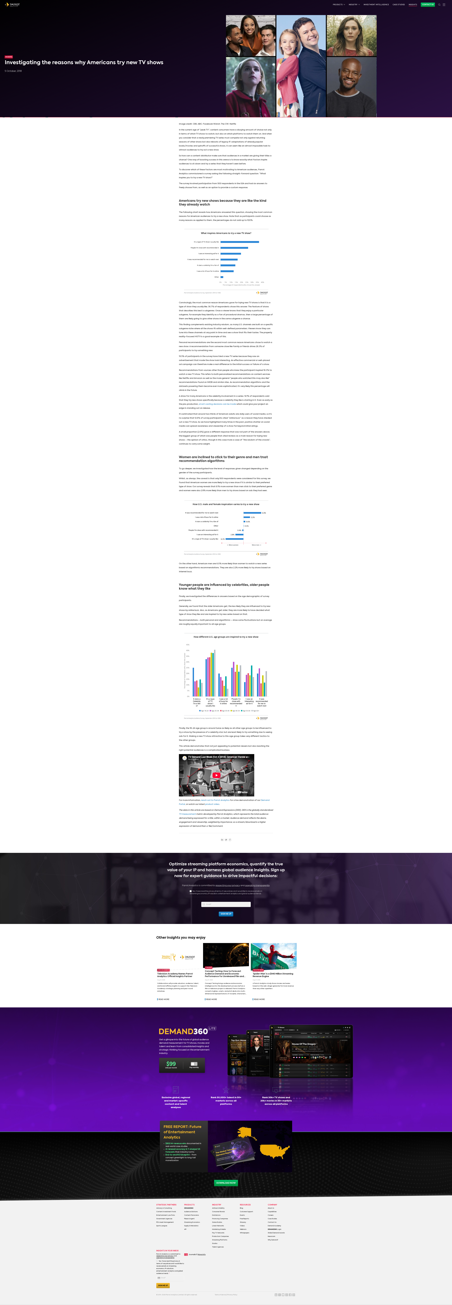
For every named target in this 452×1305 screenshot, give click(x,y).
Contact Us (428, 5)
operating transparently (257, 886)
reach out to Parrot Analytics (215, 800)
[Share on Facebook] (230, 840)
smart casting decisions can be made (217, 404)
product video (212, 804)
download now (226, 1183)
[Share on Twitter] (226, 840)
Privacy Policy (232, 1295)
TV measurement (187, 814)
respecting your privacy (228, 886)
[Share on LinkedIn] (222, 840)
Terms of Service (220, 1295)
